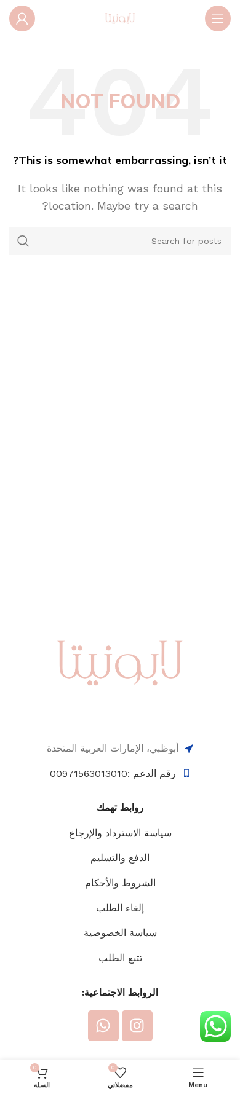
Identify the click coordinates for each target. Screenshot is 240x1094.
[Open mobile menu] (218, 18)
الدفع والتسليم (120, 858)
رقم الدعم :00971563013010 (113, 773)
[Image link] (120, 662)
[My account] (22, 18)
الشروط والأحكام (120, 883)
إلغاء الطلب (120, 908)
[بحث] (23, 241)
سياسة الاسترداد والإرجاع (120, 833)
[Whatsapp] (103, 1025)
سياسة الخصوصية (120, 933)
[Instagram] (137, 1025)
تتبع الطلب (120, 958)
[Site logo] (120, 17)
